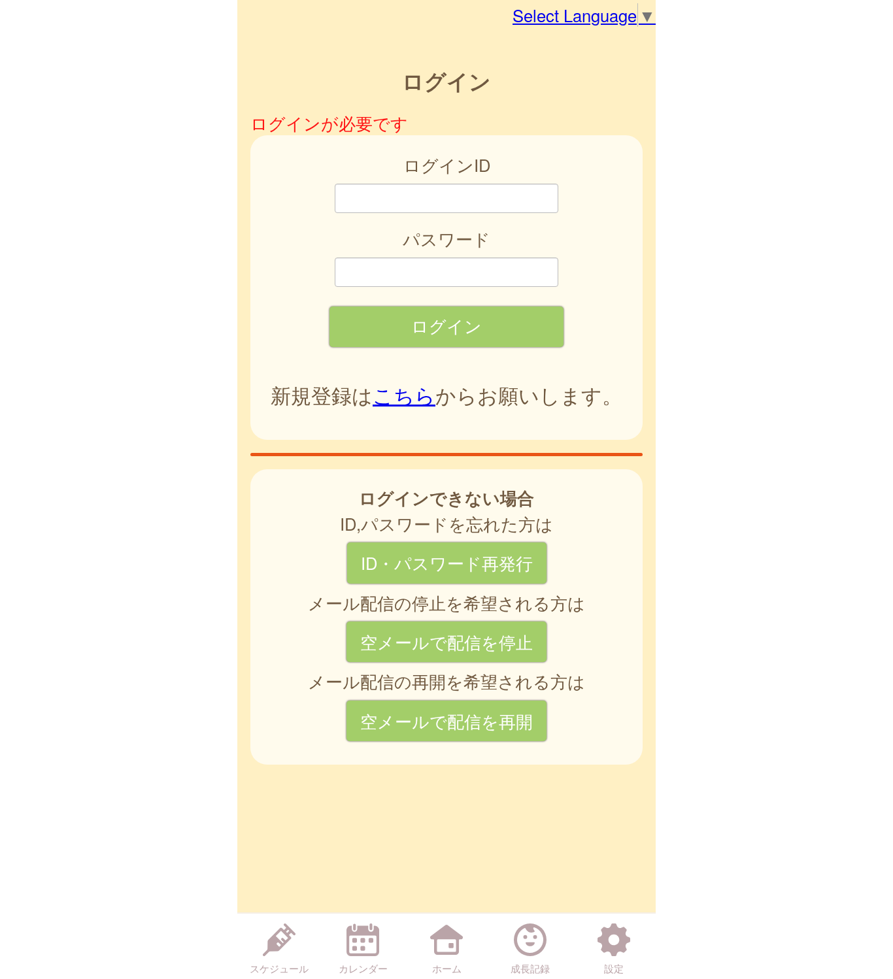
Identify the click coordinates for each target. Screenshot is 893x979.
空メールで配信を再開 (446, 721)
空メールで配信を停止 (446, 642)
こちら (404, 394)
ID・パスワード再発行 (447, 562)
